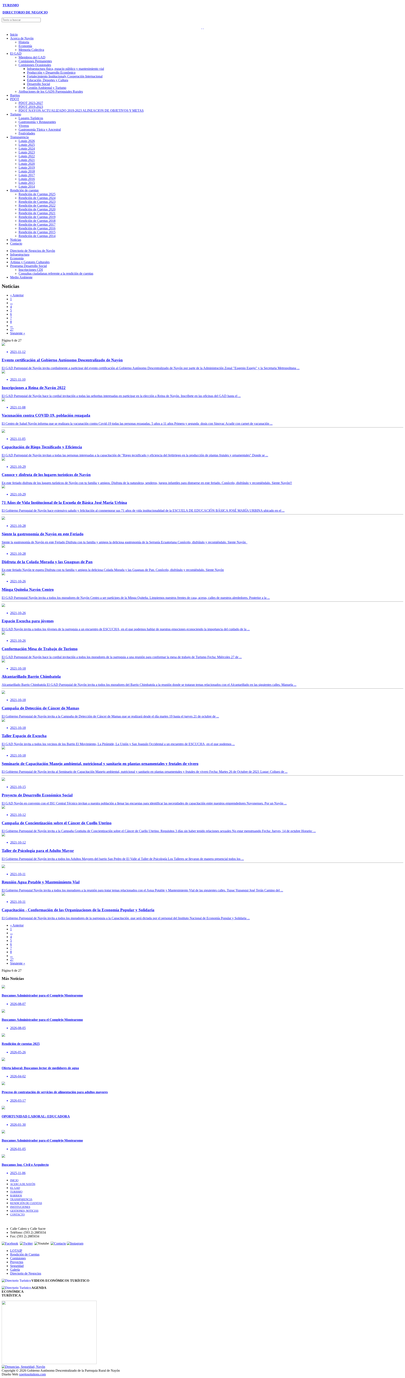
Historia (24, 42)
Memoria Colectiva (31, 50)
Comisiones (18, 1258)
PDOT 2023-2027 (31, 103)
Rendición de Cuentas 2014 (37, 236)
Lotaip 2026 (27, 141)
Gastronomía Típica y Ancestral (40, 129)
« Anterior (17, 295)
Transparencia (19, 137)
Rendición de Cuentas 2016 (37, 228)
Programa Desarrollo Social (28, 266)
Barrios (15, 95)
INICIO (14, 1180)
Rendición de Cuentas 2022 (37, 205)
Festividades (27, 133)
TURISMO (11, 5)
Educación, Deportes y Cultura (47, 80)
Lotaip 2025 (27, 144)
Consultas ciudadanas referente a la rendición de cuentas (56, 273)
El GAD (16, 53)
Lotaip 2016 (27, 179)
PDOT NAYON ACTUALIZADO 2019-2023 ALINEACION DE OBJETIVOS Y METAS (81, 110)
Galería (15, 1269)
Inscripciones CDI (31, 269)
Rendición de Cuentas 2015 (37, 232)
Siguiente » (17, 333)
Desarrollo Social (38, 84)
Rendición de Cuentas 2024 (37, 198)
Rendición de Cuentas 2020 (37, 209)
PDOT (14, 99)
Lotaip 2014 (27, 186)
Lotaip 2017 (27, 175)
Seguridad (17, 1266)
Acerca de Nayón (22, 38)
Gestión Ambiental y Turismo (46, 88)
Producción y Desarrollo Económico (51, 72)
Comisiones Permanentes (35, 61)
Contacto (16, 243)
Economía (25, 46)
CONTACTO (17, 1214)
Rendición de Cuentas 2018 (37, 220)
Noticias (15, 239)
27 (12, 329)
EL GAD (15, 1187)
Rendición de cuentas (24, 190)
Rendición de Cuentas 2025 (37, 194)
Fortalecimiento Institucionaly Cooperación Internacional (65, 76)
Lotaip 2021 (27, 160)
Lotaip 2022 (27, 156)
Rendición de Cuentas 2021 (37, 213)
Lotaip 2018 (27, 171)
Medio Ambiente (21, 277)
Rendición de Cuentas (24, 1254)
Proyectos (16, 1262)
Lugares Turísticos (31, 118)
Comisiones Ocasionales (35, 65)
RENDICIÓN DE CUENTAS (26, 1203)
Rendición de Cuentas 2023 (37, 201)
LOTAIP (16, 1250)
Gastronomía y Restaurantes (37, 122)
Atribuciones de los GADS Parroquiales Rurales (51, 91)
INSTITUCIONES (20, 1206)
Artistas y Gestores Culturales (30, 262)
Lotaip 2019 (27, 167)
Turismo (15, 114)
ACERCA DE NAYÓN (22, 1184)
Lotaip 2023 (27, 152)
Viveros (24, 125)
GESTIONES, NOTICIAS (24, 1210)
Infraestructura (19, 254)
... (11, 303)
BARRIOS (16, 1195)
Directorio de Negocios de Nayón (32, 250)
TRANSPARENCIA (21, 1199)
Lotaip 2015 (27, 182)
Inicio (14, 34)
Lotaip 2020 (27, 163)
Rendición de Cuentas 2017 (37, 224)
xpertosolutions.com (32, 1374)
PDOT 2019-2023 (31, 107)
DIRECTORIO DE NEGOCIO (25, 12)
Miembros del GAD (32, 57)
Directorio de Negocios (25, 1273)
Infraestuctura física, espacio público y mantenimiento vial (65, 69)
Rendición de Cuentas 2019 (37, 217)
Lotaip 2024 (27, 148)
